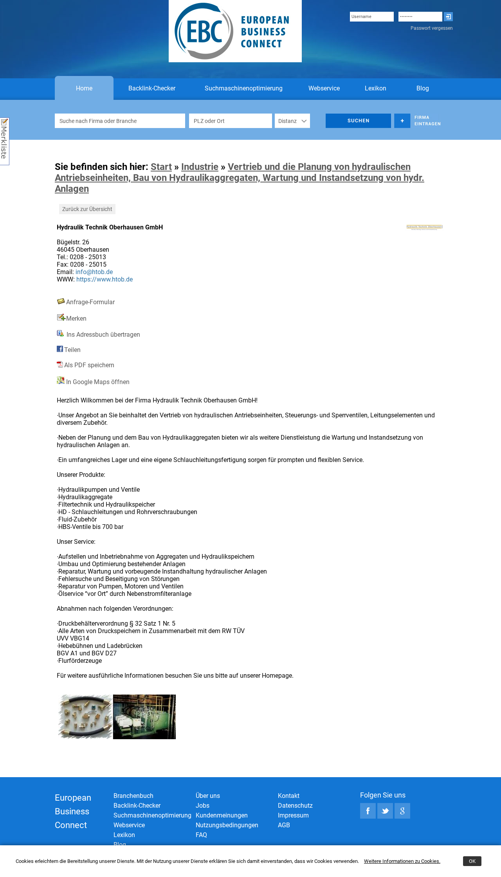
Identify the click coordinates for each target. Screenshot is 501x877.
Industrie (199, 166)
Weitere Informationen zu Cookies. (402, 861)
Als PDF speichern (89, 365)
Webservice (324, 88)
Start (161, 166)
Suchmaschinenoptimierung (244, 88)
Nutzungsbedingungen (227, 825)
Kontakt (288, 795)
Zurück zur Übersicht (87, 209)
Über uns (208, 795)
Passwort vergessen (432, 28)
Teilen (72, 350)
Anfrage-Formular (90, 302)
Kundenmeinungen (222, 815)
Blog (422, 88)
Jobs (202, 805)
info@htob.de (94, 272)
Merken (76, 318)
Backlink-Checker (151, 88)
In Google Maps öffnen (97, 382)
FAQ (201, 835)
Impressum (293, 815)
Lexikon (375, 88)
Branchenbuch (133, 795)
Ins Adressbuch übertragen (102, 334)
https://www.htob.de (104, 279)
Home (84, 88)
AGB (284, 825)
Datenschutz (295, 805)
